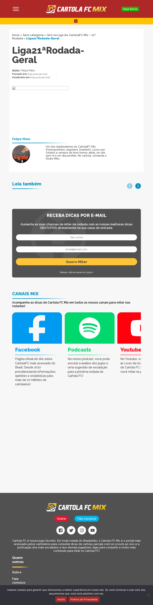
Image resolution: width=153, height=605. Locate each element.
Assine (61, 518)
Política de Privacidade (84, 599)
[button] (129, 186)
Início (16, 35)
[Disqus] (54, 445)
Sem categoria (33, 35)
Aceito (61, 599)
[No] (148, 595)
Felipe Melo (28, 70)
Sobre (16, 572)
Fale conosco (86, 518)
